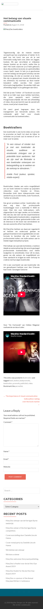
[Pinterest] (29, 591)
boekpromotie (25, 380)
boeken (16, 380)
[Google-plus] (24, 591)
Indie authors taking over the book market (31, 401)
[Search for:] (22, 491)
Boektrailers (27, 378)
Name (6, 451)
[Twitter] (19, 591)
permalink (19, 386)
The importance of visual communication (20, 396)
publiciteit (24, 383)
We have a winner (12, 554)
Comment (7, 422)
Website (6, 467)
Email (6, 459)
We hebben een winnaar (15, 550)
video (30, 383)
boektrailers (7, 383)
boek (11, 380)
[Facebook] (14, 591)
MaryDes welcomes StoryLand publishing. (22, 559)
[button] (31, 5)
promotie (16, 383)
